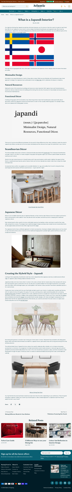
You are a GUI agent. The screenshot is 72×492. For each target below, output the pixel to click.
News (7, 14)
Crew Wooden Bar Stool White (36, 207)
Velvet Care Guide (7, 440)
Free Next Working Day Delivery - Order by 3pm (13, 1)
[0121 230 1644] (65, 6)
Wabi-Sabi (38, 80)
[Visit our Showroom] (61, 6)
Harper (22, 297)
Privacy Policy (58, 487)
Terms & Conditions (48, 487)
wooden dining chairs (10, 293)
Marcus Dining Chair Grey (36, 392)
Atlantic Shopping (9, 487)
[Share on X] (15, 404)
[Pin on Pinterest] (19, 404)
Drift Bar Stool (24, 300)
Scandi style (47, 152)
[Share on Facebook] (11, 404)
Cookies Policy (67, 487)
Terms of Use (60, 456)
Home (2, 14)
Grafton (64, 295)
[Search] (27, 6)
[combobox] (15, 6)
